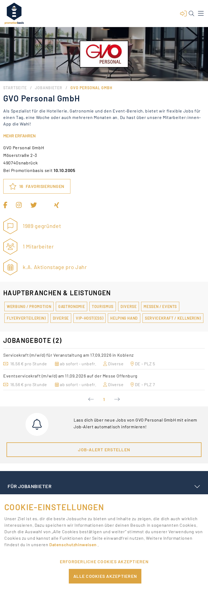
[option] (104, 359)
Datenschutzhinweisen (73, 544)
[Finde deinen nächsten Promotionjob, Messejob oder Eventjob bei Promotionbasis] (14, 13)
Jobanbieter (48, 87)
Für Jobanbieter (29, 486)
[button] (183, 13)
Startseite (15, 87)
